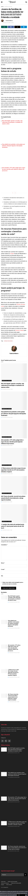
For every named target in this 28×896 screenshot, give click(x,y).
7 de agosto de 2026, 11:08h (7, 530)
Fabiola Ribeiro (9, 20)
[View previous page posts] (13, 193)
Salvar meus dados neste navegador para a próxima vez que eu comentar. (13, 583)
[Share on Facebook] (11, 27)
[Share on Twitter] (17, 27)
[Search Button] (26, 2)
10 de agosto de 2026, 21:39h (7, 389)
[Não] (25, 895)
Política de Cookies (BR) (16, 883)
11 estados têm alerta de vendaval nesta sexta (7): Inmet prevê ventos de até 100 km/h (12, 526)
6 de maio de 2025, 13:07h (8, 22)
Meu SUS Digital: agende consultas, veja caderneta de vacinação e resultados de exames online (12, 122)
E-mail (3, 569)
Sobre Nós (3, 881)
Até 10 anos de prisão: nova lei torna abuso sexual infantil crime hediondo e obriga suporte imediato (13, 498)
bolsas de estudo (8, 340)
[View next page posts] (15, 193)
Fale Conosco (9, 884)
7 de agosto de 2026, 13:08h (7, 501)
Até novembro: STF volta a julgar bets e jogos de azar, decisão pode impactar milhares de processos (13, 169)
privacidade (22, 895)
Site (2, 575)
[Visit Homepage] (14, 2)
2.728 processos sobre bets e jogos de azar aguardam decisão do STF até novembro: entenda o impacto (13, 469)
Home (2, 6)
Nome (3, 563)
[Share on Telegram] (24, 27)
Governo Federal (19, 330)
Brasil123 (6, 887)
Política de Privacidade (12, 881)
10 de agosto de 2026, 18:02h (7, 445)
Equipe (2, 884)
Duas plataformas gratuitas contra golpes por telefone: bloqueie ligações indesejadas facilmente (13, 146)
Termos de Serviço (5, 883)
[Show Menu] (1, 2)
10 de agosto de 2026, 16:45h (7, 473)
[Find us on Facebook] (2, 741)
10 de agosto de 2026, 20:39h (7, 417)
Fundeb (12, 253)
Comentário (4, 544)
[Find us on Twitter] (6, 741)
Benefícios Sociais (8, 6)
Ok (17, 895)
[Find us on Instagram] (9, 741)
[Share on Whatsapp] (4, 27)
